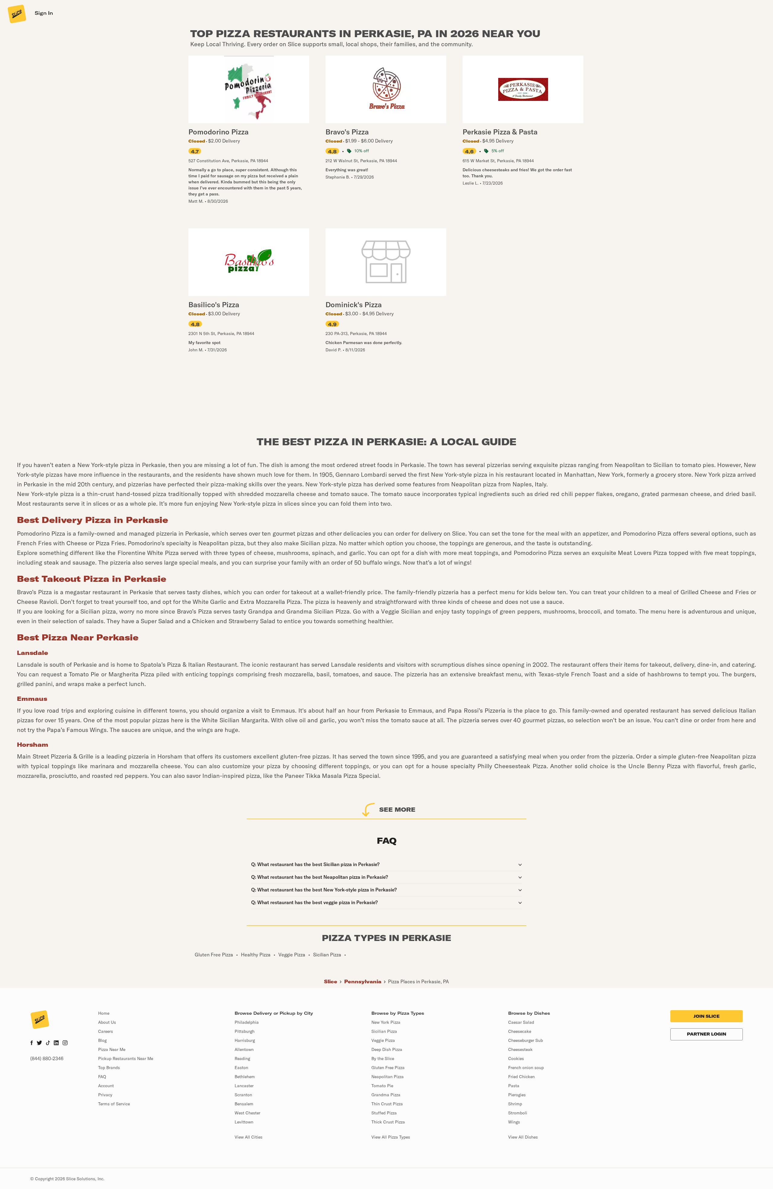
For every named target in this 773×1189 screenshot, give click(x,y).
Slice (330, 981)
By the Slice (382, 1058)
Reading (242, 1058)
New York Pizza (385, 1022)
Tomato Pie (382, 1085)
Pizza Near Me (111, 1049)
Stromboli (517, 1113)
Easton (241, 1067)
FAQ (102, 1076)
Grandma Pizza (385, 1094)
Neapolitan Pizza (387, 1076)
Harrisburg (245, 1040)
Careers (105, 1031)
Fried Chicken (521, 1076)
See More (397, 809)
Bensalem (244, 1104)
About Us (107, 1022)
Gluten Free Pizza (388, 1067)
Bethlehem (245, 1076)
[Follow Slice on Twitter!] (39, 1043)
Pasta (513, 1085)
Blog (102, 1040)
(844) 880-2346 (46, 1058)
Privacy (105, 1094)
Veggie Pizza (383, 1040)
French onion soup (526, 1067)
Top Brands (109, 1067)
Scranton (243, 1094)
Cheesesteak (520, 1049)
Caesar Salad (521, 1022)
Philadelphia (247, 1022)
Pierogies (517, 1094)
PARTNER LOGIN (706, 1034)
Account (106, 1085)
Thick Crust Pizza (388, 1122)
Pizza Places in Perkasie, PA (418, 981)
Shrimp (515, 1104)
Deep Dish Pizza (386, 1049)
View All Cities (248, 1137)
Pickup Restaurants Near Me (125, 1058)
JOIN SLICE (707, 1016)
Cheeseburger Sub (525, 1040)
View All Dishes (523, 1137)
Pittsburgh (245, 1031)
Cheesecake (519, 1031)
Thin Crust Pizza (387, 1104)
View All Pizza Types (390, 1137)
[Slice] (16, 14)
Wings (514, 1122)
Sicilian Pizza (384, 1031)
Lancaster (244, 1085)
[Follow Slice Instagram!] (65, 1043)
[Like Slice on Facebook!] (31, 1043)
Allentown (244, 1049)
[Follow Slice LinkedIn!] (56, 1043)
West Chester (247, 1113)
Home (103, 1013)
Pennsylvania (362, 981)
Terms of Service (114, 1104)
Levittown (244, 1122)
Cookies (516, 1058)
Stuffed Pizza (384, 1113)
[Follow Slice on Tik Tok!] (48, 1043)
